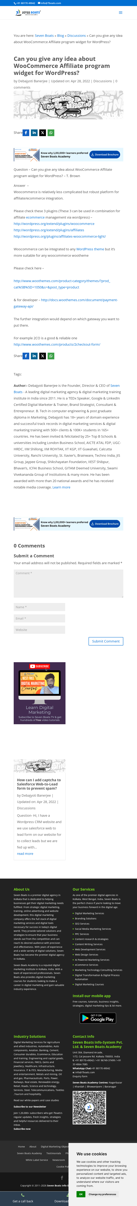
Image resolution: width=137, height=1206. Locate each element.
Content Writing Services (89, 944)
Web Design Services (86, 954)
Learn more (61, 487)
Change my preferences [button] (102, 1194)
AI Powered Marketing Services (92, 959)
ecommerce (35, 217)
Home (21, 1146)
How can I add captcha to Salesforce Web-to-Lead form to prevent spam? (39, 784)
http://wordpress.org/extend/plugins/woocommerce (54, 223)
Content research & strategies (91, 939)
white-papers (32, 1100)
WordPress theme (90, 249)
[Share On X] (42, 132)
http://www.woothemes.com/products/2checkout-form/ (57, 344)
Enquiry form (80, 1076)
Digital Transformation (87, 975)
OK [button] (81, 1194)
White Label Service (37, 1160)
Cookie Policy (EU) (66, 1166)
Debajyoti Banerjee (32, 81)
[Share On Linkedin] (34, 132)
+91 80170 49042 (100, 1068)
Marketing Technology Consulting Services (98, 970)
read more (25, 853)
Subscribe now (22, 1128)
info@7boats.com (85, 1072)
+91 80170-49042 (84, 1060)
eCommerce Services (86, 964)
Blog (60, 35)
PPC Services (82, 934)
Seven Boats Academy (29, 1153)
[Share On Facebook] (26, 132)
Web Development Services (90, 949)
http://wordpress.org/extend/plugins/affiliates (49, 230)
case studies (52, 1100)
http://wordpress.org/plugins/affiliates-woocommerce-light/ (60, 236)
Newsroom (58, 1160)
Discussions (76, 35)
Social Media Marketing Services (93, 928)
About (32, 1146)
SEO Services (82, 923)
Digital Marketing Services (89, 913)
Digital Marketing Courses (89, 984)
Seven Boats (44, 35)
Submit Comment (106, 641)
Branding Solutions (85, 918)
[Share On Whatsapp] (51, 132)
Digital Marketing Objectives (57, 1146)
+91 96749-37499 (105, 1060)
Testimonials (53, 1153)
